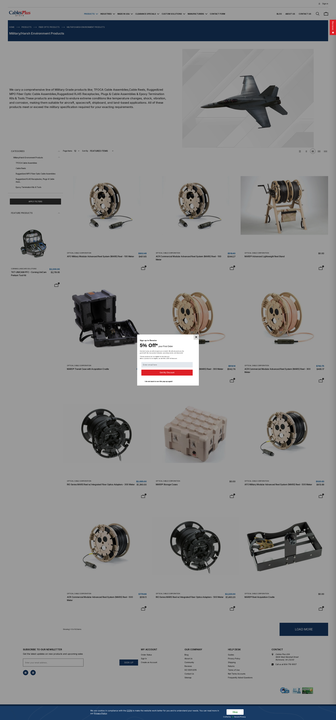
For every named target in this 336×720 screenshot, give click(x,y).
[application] (168, 713)
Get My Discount (167, 372)
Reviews (333, 25)
